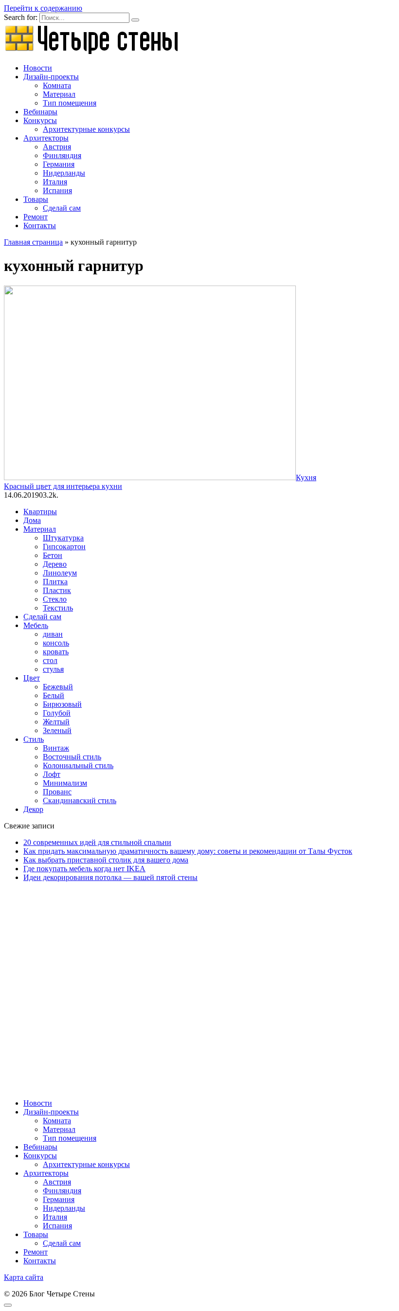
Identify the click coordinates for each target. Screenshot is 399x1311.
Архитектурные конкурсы (86, 129)
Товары (35, 199)
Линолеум (60, 573)
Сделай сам (62, 208)
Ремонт (35, 217)
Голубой (57, 713)
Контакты (39, 225)
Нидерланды (64, 173)
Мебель (35, 625)
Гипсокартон (64, 546)
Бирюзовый (62, 704)
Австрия (57, 147)
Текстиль (58, 608)
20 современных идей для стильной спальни (97, 842)
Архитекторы (46, 138)
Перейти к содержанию (43, 8)
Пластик (57, 590)
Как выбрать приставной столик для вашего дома (105, 860)
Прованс (57, 792)
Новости (37, 68)
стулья (53, 669)
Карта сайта (23, 1277)
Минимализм (65, 783)
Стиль (33, 739)
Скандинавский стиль (79, 800)
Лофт (51, 774)
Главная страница (33, 242)
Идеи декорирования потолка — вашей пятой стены (110, 877)
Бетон (52, 555)
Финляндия (62, 155)
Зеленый (57, 730)
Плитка (55, 581)
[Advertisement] (199, 975)
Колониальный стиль (78, 765)
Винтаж (56, 748)
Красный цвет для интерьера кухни (63, 486)
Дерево (55, 564)
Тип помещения (69, 103)
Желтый (56, 722)
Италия (55, 182)
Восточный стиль (72, 757)
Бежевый (58, 686)
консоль (56, 643)
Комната (57, 85)
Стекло (55, 599)
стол (50, 660)
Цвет (31, 678)
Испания (57, 190)
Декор (33, 809)
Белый (53, 695)
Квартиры (40, 511)
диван (53, 634)
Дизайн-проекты (51, 76)
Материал (59, 94)
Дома (32, 520)
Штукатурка (63, 538)
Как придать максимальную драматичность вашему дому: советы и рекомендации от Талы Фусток (187, 851)
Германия (58, 164)
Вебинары (40, 112)
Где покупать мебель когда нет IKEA (84, 868)
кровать (56, 651)
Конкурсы (40, 120)
